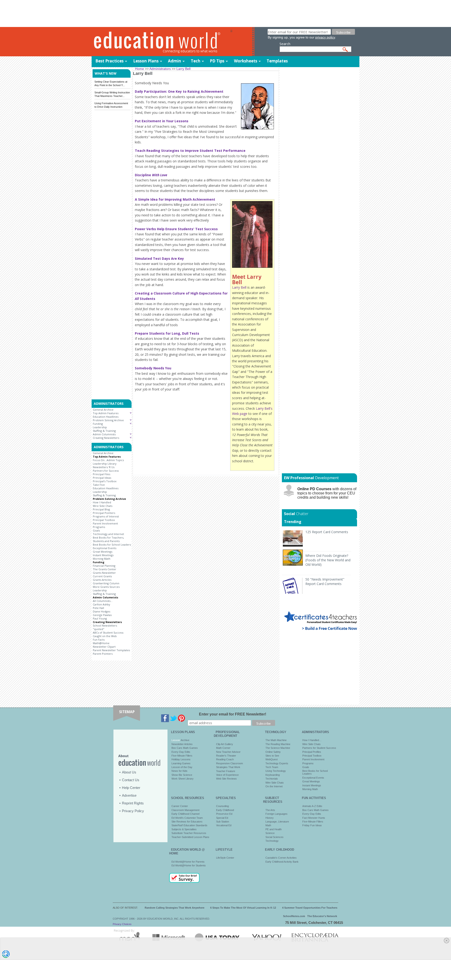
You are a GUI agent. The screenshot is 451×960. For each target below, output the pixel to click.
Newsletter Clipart (104, 646)
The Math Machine (276, 740)
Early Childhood (225, 810)
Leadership (100, 427)
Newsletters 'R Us (103, 467)
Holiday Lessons (181, 759)
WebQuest (271, 759)
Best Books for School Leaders (112, 544)
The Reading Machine (277, 744)
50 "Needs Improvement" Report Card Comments (324, 581)
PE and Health (273, 829)
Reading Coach (225, 759)
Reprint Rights (133, 803)
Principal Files (101, 474)
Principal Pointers (104, 513)
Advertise (129, 795)
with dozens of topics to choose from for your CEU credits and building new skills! (326, 493)
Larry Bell (239, 287)
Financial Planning (104, 565)
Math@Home (101, 643)
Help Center (131, 788)
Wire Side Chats (102, 506)
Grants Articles (102, 579)
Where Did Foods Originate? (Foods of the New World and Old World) (327, 560)
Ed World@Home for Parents (188, 861)
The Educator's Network (322, 916)
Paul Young (100, 618)
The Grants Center (104, 569)
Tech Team (271, 767)
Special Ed (222, 817)
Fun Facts (99, 639)
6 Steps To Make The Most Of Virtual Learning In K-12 (243, 907)
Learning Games (181, 763)
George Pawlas (102, 615)
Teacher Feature (225, 771)
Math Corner (223, 747)
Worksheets (245, 61)
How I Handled (102, 502)
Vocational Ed (223, 825)
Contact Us (130, 780)
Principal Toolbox (104, 520)
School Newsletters (105, 625)
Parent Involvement (105, 523)
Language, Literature (277, 821)
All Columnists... (103, 601)
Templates (277, 61)
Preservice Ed (224, 813)
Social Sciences (274, 837)
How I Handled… (312, 740)
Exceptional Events (104, 548)
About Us (129, 772)
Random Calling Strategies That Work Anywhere (174, 907)
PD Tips (217, 61)
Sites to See (272, 755)
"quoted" (98, 629)
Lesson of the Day (181, 767)
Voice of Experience (227, 774)
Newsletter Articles (182, 744)
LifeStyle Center (225, 857)
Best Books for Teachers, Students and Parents (108, 539)
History (269, 817)
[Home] (161, 42)
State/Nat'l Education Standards (189, 825)
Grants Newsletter (104, 572)
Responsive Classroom (229, 763)
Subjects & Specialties (184, 829)
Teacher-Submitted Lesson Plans (190, 837)
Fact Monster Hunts (313, 817)
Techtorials (271, 778)
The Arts (270, 810)
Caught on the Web (105, 636)
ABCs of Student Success (108, 632)
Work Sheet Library (182, 778)
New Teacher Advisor (228, 751)
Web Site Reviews (226, 778)
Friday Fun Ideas (312, 825)
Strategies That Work (228, 767)
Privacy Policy (133, 811)
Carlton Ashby (101, 604)
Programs (99, 527)
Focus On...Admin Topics (108, 460)
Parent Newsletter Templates (111, 650)
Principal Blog (101, 509)
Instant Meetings (103, 555)
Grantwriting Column (106, 583)
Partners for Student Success (319, 747)
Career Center (179, 806)
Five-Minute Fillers (181, 755)
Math (268, 825)
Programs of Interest (106, 516)
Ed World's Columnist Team (187, 817)
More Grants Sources (106, 587)
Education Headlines (105, 416)
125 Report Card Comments (326, 532)
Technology (272, 840)
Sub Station (222, 821)
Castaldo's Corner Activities (281, 857)
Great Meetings (102, 551)
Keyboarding (272, 774)
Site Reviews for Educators (186, 821)
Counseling (222, 806)
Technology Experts (276, 763)
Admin (174, 61)
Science (270, 833)
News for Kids (179, 770)
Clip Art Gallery (224, 744)
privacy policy (325, 37)
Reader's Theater (226, 755)
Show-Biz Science (181, 774)
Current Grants (102, 576)
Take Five (99, 484)
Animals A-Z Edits (312, 806)
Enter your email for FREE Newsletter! (232, 714)
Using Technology (275, 770)
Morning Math (101, 558)
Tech (195, 61)
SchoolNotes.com (294, 916)
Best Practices (109, 61)
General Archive (103, 409)
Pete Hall (98, 608)
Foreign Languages (276, 813)
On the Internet (274, 786)
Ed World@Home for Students (188, 865)
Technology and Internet (108, 534)
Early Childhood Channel (185, 813)
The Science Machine (277, 747)
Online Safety (273, 751)
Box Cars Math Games (184, 747)
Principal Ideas (102, 477)
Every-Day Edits (180, 751)
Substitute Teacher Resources (188, 833)
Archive (184, 740)
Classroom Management (185, 810)
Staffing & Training (104, 430)
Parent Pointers (103, 653)
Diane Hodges (101, 611)
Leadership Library (105, 463)
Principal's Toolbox (105, 481)
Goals (96, 530)
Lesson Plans (146, 61)
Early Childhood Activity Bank (282, 861)
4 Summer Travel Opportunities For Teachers (309, 907)
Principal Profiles (311, 751)
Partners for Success (106, 470)
